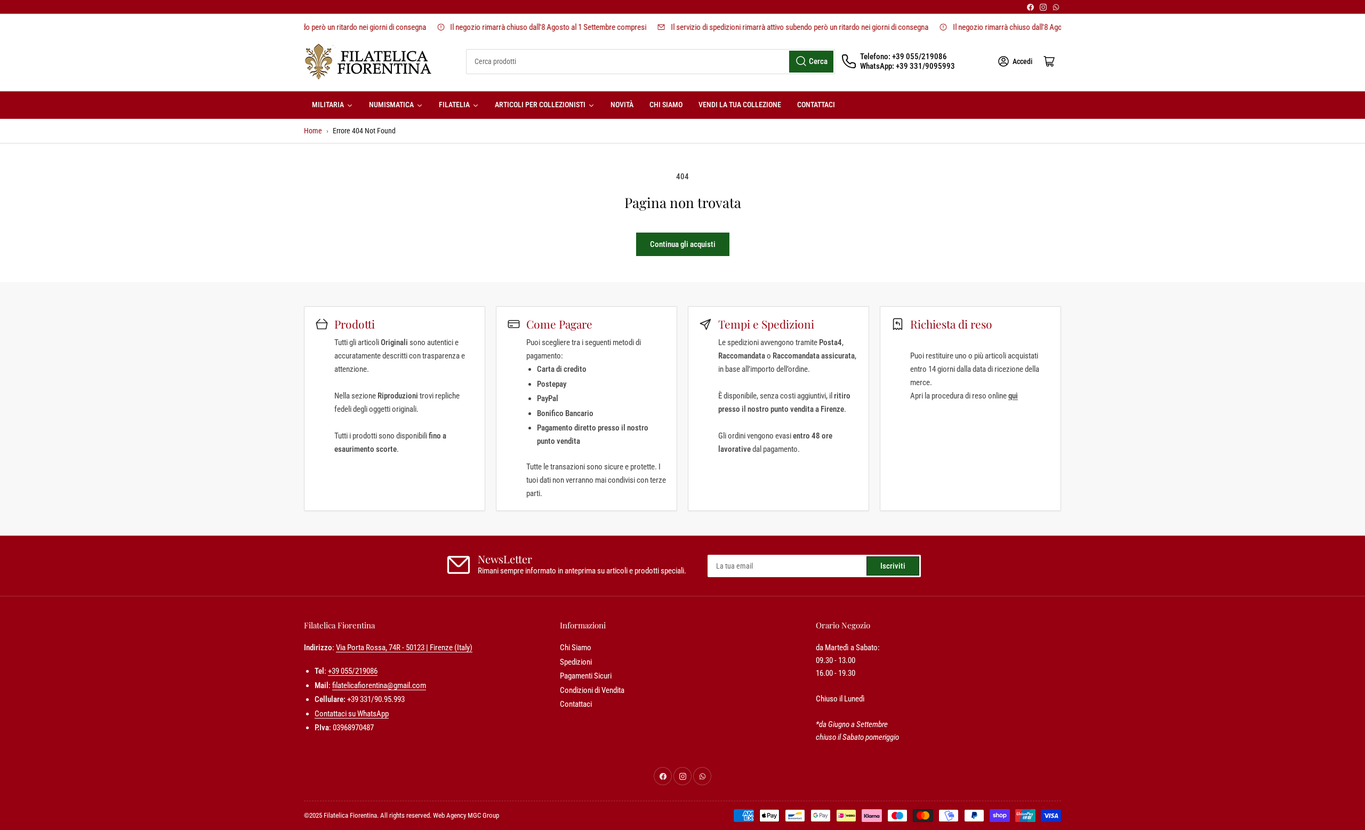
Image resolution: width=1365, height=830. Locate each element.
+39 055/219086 (353, 671)
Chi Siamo (575, 647)
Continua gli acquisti (683, 244)
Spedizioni (576, 662)
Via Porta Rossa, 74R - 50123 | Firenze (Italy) (404, 647)
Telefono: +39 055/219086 (903, 56)
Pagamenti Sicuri (586, 676)
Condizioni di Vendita (592, 690)
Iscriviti (892, 566)
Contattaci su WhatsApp (352, 714)
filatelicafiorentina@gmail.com (379, 685)
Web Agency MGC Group (466, 815)
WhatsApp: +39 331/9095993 (907, 66)
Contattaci (576, 704)
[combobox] (650, 61)
